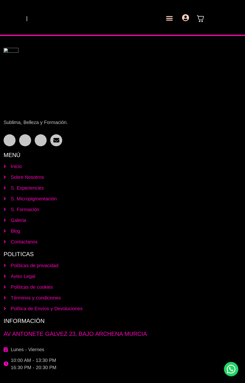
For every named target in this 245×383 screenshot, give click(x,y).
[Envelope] (56, 140)
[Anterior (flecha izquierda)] (8, 191)
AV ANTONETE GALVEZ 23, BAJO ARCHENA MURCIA (75, 334)
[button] (169, 18)
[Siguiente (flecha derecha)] (236, 191)
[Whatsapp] (41, 140)
